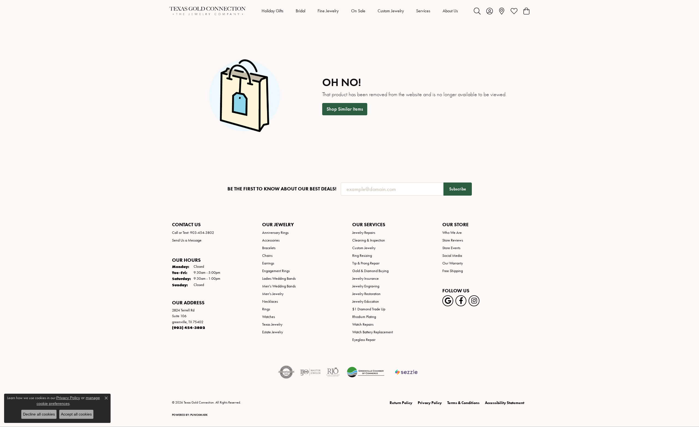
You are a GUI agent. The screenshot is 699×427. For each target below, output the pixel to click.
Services (423, 10)
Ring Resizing (362, 255)
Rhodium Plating (364, 316)
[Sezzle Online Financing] (406, 372)
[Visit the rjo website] (333, 372)
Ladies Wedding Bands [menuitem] (279, 278)
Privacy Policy (430, 403)
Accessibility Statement (504, 403)
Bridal (300, 10)
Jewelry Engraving (365, 286)
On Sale (358, 10)
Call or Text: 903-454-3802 (193, 232)
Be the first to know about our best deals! (281, 189)
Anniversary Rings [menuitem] (275, 232)
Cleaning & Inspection (368, 240)
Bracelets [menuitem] (269, 248)
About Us (450, 10)
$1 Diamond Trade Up (368, 309)
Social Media (452, 255)
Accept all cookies (76, 414)
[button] (477, 10)
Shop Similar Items (345, 109)
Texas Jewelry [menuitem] (272, 324)
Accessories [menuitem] (271, 240)
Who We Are (452, 232)
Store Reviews (452, 240)
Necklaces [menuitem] (270, 301)
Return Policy (401, 403)
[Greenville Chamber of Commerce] (365, 372)
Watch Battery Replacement (372, 332)
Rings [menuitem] (266, 309)
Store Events (451, 248)
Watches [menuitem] (268, 316)
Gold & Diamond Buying (370, 271)
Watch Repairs (363, 324)
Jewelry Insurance (365, 278)
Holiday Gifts (272, 10)
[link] (501, 10)
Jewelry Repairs (363, 232)
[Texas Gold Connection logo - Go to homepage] (207, 11)
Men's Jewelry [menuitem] (272, 293)
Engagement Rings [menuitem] (276, 271)
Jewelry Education (365, 301)
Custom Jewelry (391, 10)
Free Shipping (452, 271)
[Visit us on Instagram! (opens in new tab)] (474, 300)
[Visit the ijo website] (310, 372)
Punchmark (199, 415)
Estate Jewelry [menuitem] (272, 332)
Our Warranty (452, 263)
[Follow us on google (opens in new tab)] (447, 300)
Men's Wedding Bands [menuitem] (279, 286)
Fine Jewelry (328, 10)
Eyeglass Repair (363, 339)
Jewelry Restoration (366, 293)
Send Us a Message (187, 240)
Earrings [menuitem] (268, 263)
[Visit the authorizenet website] (286, 372)
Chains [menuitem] (267, 255)
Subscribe (457, 189)
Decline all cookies (39, 414)
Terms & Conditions (463, 403)
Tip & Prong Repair (366, 263)
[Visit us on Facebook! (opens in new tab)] (460, 300)
